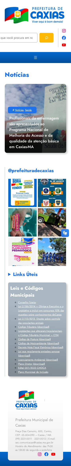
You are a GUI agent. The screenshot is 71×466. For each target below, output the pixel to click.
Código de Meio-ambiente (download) (38, 343)
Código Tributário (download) (33, 327)
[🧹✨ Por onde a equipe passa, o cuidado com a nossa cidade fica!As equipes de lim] (51, 251)
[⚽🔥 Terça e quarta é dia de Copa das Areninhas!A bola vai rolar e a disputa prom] (51, 192)
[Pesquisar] (46, 38)
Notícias (19, 110)
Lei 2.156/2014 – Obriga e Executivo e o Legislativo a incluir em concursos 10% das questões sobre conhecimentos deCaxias (41, 310)
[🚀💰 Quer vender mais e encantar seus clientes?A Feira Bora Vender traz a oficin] (22, 192)
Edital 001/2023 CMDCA (32, 368)
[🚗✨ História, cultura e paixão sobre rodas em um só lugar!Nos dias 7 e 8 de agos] (51, 222)
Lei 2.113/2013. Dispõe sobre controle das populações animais (39, 321)
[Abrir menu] (35, 57)
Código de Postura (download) (34, 339)
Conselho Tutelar (27, 302)
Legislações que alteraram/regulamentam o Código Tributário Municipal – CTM (40, 333)
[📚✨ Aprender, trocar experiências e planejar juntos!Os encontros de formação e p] (22, 251)
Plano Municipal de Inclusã (32, 372)
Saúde (28, 110)
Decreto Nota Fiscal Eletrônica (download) (40, 347)
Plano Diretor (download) (31, 364)
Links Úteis (25, 274)
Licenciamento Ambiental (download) (38, 360)
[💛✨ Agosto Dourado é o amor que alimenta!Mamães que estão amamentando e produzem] (22, 222)
